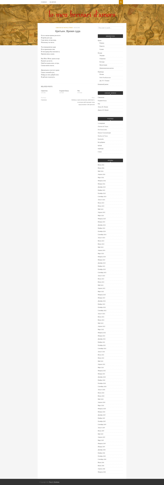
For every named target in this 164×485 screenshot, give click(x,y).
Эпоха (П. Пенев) (103, 107)
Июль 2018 (101, 462)
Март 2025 (101, 215)
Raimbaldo (101, 139)
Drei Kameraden (102, 130)
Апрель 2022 (101, 326)
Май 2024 (100, 247)
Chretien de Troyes (62, 27)
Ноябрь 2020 (101, 380)
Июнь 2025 (101, 206)
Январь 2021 (101, 374)
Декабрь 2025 (102, 187)
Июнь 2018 (101, 466)
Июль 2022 (101, 317)
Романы (102, 43)
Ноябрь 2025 (101, 190)
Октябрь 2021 (102, 345)
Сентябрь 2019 (102, 424)
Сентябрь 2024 (102, 234)
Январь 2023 (101, 298)
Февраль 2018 (102, 472)
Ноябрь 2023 (101, 266)
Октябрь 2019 (102, 421)
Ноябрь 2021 (101, 342)
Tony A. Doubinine (54, 482)
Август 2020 (101, 390)
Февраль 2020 (102, 409)
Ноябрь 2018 (101, 453)
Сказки (102, 49)
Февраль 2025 (102, 219)
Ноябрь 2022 (101, 304)
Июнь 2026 (101, 168)
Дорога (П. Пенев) (103, 110)
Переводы (101, 72)
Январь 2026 (101, 184)
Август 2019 (101, 428)
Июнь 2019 (101, 431)
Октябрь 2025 (102, 193)
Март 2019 (101, 440)
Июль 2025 (101, 203)
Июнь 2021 (101, 358)
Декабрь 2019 (101, 415)
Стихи (70, 27)
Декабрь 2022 (102, 301)
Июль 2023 (101, 279)
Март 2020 (101, 405)
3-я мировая (101, 123)
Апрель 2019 (101, 437)
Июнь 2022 (101, 320)
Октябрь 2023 (102, 269)
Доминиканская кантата (107, 68)
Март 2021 (101, 367)
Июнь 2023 (101, 282)
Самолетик (44, 90)
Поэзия (100, 53)
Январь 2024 (101, 260)
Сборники (102, 59)
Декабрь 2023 (102, 263)
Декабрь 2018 (101, 450)
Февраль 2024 (102, 257)
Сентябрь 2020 (102, 386)
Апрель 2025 (101, 212)
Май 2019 (100, 434)
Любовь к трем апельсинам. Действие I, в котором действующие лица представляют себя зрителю (83, 102)
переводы (100, 149)
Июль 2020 (101, 393)
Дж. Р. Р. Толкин (104, 81)
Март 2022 (101, 329)
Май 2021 (100, 361)
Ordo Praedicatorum (105, 77)
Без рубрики (101, 142)
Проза (99, 41)
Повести (102, 46)
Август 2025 (101, 200)
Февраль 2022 (102, 333)
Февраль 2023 (102, 295)
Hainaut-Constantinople (104, 133)
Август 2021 (101, 352)
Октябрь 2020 (102, 383)
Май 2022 (100, 323)
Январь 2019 (101, 447)
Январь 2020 (101, 412)
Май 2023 (100, 285)
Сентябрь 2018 (102, 459)
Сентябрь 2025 (102, 196)
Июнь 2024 (101, 244)
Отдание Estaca (64, 90)
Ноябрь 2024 (101, 228)
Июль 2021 (101, 355)
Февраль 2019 (102, 443)
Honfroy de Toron (103, 136)
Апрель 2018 (101, 469)
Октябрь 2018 (102, 456)
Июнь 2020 (101, 396)
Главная (44, 2)
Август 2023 (101, 276)
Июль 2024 (101, 241)
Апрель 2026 (101, 174)
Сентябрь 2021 (102, 348)
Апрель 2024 (101, 250)
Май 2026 (100, 171)
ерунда (100, 145)
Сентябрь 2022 (102, 310)
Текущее (102, 55)
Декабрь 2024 (102, 225)
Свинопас (44, 100)
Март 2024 (101, 253)
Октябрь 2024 (102, 231)
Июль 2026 (101, 165)
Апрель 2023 (101, 288)
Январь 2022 (101, 336)
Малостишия (103, 65)
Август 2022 (101, 314)
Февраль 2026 (102, 181)
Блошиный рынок (103, 84)
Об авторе (53, 2)
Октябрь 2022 (102, 307)
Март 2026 (101, 177)
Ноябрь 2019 (101, 418)
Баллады (102, 62)
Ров (78, 90)
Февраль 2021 (102, 371)
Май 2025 (100, 209)
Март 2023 (101, 291)
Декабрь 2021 (101, 339)
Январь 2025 (101, 222)
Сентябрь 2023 (102, 272)
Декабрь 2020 (102, 377)
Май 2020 (100, 399)
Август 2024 (101, 238)
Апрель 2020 (101, 402)
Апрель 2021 (101, 364)
